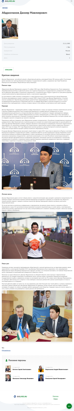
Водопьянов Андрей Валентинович (56, 369)
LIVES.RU (10, 1)
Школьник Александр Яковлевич (23, 378)
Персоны (55, 396)
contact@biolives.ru (46, 403)
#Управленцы (6, 350)
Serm (69, 406)
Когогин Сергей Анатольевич (22, 369)
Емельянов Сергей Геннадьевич (55, 378)
